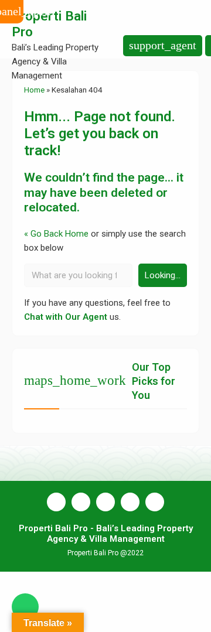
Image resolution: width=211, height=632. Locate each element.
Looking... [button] (163, 275)
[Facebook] (56, 502)
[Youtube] (105, 502)
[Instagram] (81, 502)
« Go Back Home (56, 233)
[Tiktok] (130, 502)
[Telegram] (154, 502)
